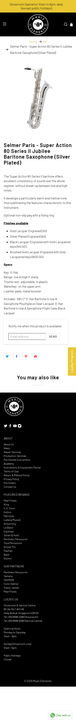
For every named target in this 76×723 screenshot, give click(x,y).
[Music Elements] (38, 24)
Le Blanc (8, 527)
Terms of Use (11, 471)
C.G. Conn (9, 508)
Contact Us (10, 486)
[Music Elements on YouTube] (15, 426)
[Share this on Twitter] (7, 356)
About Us (9, 444)
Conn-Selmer (11, 583)
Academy (9, 463)
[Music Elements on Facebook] (10, 426)
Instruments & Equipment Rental (22, 467)
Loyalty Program (72, 361)
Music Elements (42, 681)
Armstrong (10, 523)
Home (33, 41)
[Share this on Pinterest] (26, 356)
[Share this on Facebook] (16, 356)
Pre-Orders (10, 482)
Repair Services (12, 452)
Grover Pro (10, 546)
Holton (7, 512)
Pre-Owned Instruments (17, 459)
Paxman (8, 550)
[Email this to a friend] (35, 356)
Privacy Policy (11, 479)
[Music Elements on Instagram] (19, 426)
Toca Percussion (13, 543)
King (6, 504)
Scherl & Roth (11, 535)
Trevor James (11, 587)
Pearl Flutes (10, 500)
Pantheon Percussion (16, 539)
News (7, 448)
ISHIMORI (9, 579)
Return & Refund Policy (16, 475)
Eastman (9, 531)
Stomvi (8, 558)
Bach (6, 554)
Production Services (15, 455)
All (45, 41)
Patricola (9, 516)
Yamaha (8, 576)
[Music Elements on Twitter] (5, 426)
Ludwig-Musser (12, 519)
